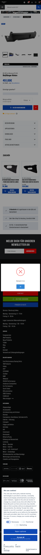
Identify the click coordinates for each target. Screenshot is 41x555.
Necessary (15, 522)
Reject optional (20, 531)
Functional (29, 522)
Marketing (23, 525)
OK (20, 286)
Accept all (20, 537)
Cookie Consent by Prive (31, 549)
